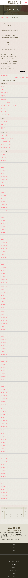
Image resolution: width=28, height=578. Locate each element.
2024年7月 (4, 220)
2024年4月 (4, 229)
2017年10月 (4, 461)
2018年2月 (4, 448)
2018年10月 (4, 427)
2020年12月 (4, 355)
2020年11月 (4, 358)
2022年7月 (4, 295)
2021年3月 (4, 345)
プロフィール (4, 92)
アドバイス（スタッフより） (8, 105)
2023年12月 (4, 242)
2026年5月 (4, 161)
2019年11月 (4, 395)
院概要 (3, 89)
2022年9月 (4, 289)
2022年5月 (4, 301)
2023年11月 (4, 245)
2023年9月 (4, 251)
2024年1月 (4, 239)
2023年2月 (4, 273)
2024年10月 (4, 211)
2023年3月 (4, 270)
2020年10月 (4, 361)
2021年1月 (4, 351)
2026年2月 (4, 170)
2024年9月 (4, 214)
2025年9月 (4, 182)
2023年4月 (4, 267)
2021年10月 (4, 323)
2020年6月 (4, 373)
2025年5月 (4, 192)
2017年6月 (4, 473)
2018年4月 (4, 442)
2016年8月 (4, 502)
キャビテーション (5, 102)
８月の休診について (6, 135)
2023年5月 (4, 264)
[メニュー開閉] (26, 2)
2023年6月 (4, 261)
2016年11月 (4, 495)
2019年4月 (4, 411)
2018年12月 (4, 420)
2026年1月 (4, 173)
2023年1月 (4, 276)
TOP (2, 17)
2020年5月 (4, 376)
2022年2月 (4, 311)
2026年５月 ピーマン (21, 77)
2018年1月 (4, 452)
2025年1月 (4, 201)
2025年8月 (4, 186)
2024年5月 (4, 226)
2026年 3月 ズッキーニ (8, 76)
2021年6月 (4, 336)
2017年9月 (4, 464)
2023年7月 (4, 258)
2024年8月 (4, 217)
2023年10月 (4, 248)
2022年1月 (4, 314)
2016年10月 (4, 499)
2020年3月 (4, 383)
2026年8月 (4, 154)
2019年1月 (4, 417)
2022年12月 (4, 279)
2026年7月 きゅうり (7, 144)
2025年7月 (4, 189)
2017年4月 (4, 480)
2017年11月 (4, 458)
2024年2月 (4, 236)
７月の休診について (6, 141)
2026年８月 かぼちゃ (7, 138)
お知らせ (3, 124)
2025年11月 (4, 179)
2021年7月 (4, 333)
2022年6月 (4, 298)
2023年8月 (4, 254)
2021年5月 (4, 339)
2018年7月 (4, 433)
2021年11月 (4, 320)
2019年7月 (4, 405)
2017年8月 (4, 467)
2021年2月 (4, 348)
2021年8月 (4, 330)
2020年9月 (4, 364)
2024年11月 (4, 208)
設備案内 (3, 99)
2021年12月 (4, 317)
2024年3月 (4, 233)
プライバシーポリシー (7, 114)
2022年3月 (4, 308)
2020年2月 (4, 386)
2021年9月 (4, 326)
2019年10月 (4, 398)
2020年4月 (4, 380)
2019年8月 (4, 401)
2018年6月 (4, 436)
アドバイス (7, 17)
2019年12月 (4, 392)
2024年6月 (4, 223)
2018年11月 (4, 423)
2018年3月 (4, 445)
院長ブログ (4, 128)
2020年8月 (4, 367)
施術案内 (3, 96)
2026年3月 (4, 167)
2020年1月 (4, 389)
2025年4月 (4, 195)
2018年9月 (4, 430)
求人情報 (3, 108)
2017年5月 (4, 477)
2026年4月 (4, 164)
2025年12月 (4, 176)
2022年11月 (4, 283)
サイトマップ (4, 111)
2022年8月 (4, 292)
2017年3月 (4, 483)
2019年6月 (4, 408)
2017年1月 (4, 489)
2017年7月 (4, 470)
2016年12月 (4, 492)
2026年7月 (4, 157)
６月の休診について (6, 147)
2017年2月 (4, 486)
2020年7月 (4, 370)
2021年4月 (4, 342)
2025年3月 (4, 198)
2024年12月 (4, 204)
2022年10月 (4, 286)
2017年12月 (4, 455)
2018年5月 (4, 439)
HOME (2, 86)
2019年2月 (4, 414)
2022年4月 (4, 305)
